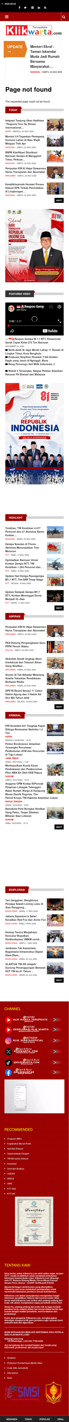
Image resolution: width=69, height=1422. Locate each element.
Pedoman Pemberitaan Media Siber (25, 1363)
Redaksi (11, 1357)
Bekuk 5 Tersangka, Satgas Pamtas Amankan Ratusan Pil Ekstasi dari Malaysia (34, 372)
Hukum (9, 776)
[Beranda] (34, 30)
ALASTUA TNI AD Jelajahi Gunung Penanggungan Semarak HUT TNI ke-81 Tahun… (25, 967)
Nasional (35, 72)
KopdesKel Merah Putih (19, 1143)
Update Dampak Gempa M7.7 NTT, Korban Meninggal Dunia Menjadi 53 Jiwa (23, 595)
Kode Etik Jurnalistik (17, 1368)
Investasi (11, 1163)
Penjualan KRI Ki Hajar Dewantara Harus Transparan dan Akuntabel (25, 170)
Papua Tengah (13, 801)
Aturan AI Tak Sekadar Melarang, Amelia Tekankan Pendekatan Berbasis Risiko (25, 678)
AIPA (9, 1183)
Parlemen (10, 175)
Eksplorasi (11, 911)
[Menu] (6, 17)
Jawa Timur (12, 758)
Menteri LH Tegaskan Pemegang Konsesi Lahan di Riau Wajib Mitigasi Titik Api (24, 140)
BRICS (10, 1178)
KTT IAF (11, 1193)
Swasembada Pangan (18, 1153)
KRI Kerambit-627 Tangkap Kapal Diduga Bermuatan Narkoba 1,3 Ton (25, 729)
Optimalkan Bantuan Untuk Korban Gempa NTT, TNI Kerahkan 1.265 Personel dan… (24, 563)
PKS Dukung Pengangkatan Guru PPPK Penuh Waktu (25, 644)
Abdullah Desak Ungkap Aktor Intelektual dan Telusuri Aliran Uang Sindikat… (23, 662)
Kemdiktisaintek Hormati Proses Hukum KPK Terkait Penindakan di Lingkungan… (24, 187)
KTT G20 (11, 1188)
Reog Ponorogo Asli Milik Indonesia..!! (31, 364)
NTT (7, 554)
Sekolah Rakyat (15, 1148)
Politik (9, 650)
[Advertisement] (34, 501)
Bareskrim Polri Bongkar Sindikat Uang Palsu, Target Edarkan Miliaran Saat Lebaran (25, 812)
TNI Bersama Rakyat (17, 1158)
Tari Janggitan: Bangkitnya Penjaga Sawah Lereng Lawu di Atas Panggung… (24, 903)
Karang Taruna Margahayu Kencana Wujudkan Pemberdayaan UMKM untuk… (23, 935)
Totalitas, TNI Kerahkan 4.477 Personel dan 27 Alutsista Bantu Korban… (24, 531)
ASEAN (11, 1173)
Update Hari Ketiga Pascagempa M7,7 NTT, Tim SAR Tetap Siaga (24, 577)
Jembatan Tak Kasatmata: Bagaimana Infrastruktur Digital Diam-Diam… (24, 951)
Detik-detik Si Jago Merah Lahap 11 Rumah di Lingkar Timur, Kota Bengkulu (34, 351)
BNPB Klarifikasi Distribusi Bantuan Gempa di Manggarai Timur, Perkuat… (23, 156)
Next (59, 200)
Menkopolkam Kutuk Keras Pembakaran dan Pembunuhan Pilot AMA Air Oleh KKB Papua (23, 769)
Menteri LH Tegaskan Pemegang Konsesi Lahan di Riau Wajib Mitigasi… (46, 56)
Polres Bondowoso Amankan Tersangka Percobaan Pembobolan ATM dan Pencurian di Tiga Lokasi (25, 749)
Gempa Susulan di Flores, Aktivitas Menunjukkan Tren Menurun (22, 547)
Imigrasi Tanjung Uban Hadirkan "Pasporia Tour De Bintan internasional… (24, 124)
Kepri (8, 131)
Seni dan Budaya (15, 1168)
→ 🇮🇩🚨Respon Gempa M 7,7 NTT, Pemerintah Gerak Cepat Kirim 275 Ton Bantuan (33, 340)
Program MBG (14, 1138)
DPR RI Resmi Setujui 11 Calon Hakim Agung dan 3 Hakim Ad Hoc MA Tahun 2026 (23, 694)
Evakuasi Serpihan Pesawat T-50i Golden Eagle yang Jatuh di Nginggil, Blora (31, 358)
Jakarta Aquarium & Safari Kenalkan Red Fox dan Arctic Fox (25, 917)
